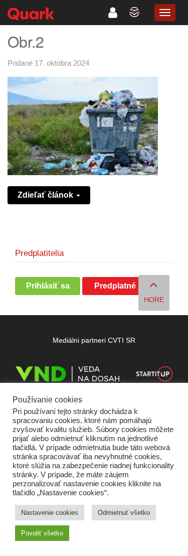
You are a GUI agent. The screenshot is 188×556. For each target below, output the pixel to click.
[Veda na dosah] (67, 375)
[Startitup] (154, 375)
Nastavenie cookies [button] (49, 512)
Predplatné (115, 286)
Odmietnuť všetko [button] (124, 512)
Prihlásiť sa (48, 286)
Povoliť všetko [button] (42, 533)
